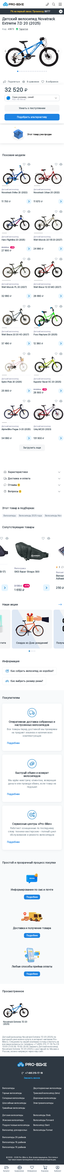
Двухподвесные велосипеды (47, 1088)
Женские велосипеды (13, 1120)
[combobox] (32, 98)
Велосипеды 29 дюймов (14, 1137)
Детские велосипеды (12, 1115)
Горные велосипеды (12, 1093)
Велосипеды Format (43, 1130)
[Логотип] (13, 4)
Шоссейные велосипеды (14, 1103)
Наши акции (10, 604)
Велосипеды (9, 515)
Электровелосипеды (43, 1103)
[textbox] (32, 98)
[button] (32, 11)
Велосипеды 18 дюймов (14, 1142)
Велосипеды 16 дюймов (14, 1147)
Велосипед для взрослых (14, 1130)
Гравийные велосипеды (13, 1108)
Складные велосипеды (13, 1098)
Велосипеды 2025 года (30, 515)
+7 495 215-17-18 (34, 1073)
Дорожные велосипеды (44, 1098)
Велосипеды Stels (42, 1115)
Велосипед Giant (41, 1125)
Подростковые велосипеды (16, 1125)
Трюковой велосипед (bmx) (46, 1093)
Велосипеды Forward (43, 1120)
